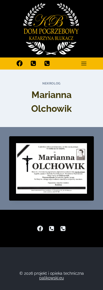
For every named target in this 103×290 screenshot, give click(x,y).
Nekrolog (51, 83)
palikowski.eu (51, 278)
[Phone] (51, 228)
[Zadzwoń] (33, 63)
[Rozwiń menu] (83, 63)
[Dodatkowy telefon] (47, 63)
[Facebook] (20, 63)
